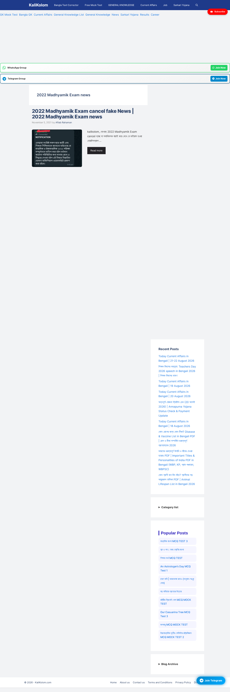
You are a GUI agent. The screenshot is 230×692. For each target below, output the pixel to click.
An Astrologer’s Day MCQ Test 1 (175, 568)
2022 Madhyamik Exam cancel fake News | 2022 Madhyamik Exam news (83, 114)
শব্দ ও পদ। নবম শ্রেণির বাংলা (172, 549)
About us (125, 682)
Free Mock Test (93, 5)
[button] (196, 5)
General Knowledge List (69, 14)
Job (165, 5)
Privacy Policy (183, 682)
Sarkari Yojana (181, 5)
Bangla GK (25, 14)
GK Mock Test (9, 14)
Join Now (220, 67)
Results (144, 14)
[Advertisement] (94, 41)
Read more (96, 150)
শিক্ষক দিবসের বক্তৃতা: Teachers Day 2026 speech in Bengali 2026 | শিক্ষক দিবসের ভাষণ (177, 371)
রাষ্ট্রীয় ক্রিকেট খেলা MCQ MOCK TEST (175, 601)
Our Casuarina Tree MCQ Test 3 (175, 614)
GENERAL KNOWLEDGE (121, 5)
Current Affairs (149, 5)
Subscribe (219, 11)
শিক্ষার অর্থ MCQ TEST (171, 558)
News (115, 14)
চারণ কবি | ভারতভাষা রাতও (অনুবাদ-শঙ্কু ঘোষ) (177, 580)
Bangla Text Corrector (66, 5)
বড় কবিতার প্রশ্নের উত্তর (171, 591)
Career (155, 14)
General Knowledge (97, 14)
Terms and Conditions (160, 682)
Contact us (139, 682)
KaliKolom (38, 5)
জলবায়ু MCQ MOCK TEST (174, 624)
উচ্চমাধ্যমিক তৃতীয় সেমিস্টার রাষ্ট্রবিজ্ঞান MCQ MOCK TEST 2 (176, 635)
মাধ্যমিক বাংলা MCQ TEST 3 (174, 541)
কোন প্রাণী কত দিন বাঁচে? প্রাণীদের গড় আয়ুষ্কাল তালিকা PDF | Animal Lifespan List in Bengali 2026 (176, 479)
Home (113, 682)
